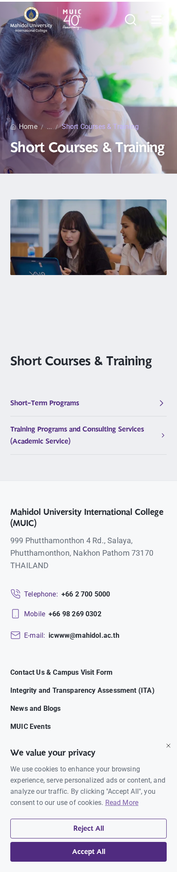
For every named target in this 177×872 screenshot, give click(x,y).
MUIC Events (30, 726)
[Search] (130, 19)
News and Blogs (35, 708)
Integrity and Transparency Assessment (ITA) (82, 690)
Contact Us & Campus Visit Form (61, 672)
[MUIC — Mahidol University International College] (46, 20)
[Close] (168, 746)
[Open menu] (156, 19)
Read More (122, 803)
